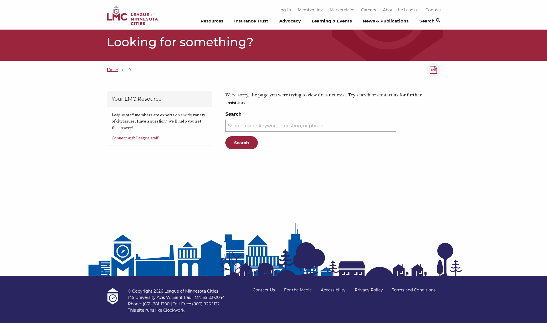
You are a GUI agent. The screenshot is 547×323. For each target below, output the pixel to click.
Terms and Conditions (414, 290)
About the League (401, 10)
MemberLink (310, 10)
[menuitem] (212, 22)
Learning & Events (332, 21)
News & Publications (386, 21)
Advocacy (290, 21)
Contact (433, 10)
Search (233, 114)
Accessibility (333, 290)
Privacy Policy (369, 290)
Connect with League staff (135, 138)
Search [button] (426, 21)
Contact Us (264, 290)
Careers (368, 10)
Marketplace (342, 10)
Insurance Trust (251, 21)
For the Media (298, 290)
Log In (284, 10)
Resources (212, 21)
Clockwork (173, 310)
